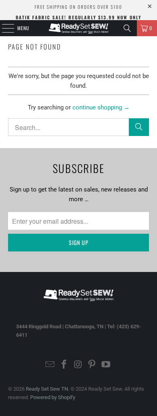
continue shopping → (101, 107)
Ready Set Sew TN (47, 389)
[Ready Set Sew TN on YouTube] (106, 365)
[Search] (127, 28)
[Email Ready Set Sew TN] (50, 365)
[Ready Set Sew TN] (78, 28)
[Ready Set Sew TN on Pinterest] (92, 365)
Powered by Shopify (52, 397)
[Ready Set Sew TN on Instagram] (78, 365)
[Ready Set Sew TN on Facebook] (64, 365)
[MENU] (3, 28)
